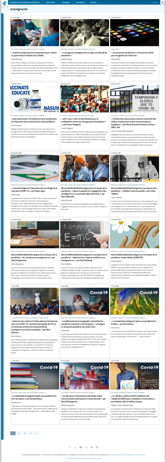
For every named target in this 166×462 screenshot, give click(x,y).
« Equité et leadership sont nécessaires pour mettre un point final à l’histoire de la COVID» (34, 45)
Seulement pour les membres (162, 2)
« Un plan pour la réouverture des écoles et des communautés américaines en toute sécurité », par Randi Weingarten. (84, 390)
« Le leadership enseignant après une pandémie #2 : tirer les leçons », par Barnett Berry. (34, 387)
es (158, 2)
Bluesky (91, 447)
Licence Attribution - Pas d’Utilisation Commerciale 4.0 (127, 455)
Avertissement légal (72, 458)
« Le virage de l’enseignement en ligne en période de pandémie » (84, 47)
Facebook (70, 447)
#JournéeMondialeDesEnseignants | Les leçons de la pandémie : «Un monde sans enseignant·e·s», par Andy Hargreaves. (34, 249)
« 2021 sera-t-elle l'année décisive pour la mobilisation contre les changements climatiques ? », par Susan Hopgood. (84, 113)
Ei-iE (4, 4)
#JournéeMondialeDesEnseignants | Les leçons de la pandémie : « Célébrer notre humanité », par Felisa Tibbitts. (134, 182)
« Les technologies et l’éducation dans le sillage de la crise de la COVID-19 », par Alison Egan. (34, 182)
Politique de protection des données (90, 458)
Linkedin (97, 447)
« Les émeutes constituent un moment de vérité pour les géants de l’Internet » (134, 47)
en (152, 2)
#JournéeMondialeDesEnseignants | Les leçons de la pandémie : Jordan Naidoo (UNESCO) (134, 249)
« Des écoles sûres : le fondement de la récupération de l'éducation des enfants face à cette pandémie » (34, 110)
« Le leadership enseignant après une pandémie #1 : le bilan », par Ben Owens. (134, 311)
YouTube (80, 447)
